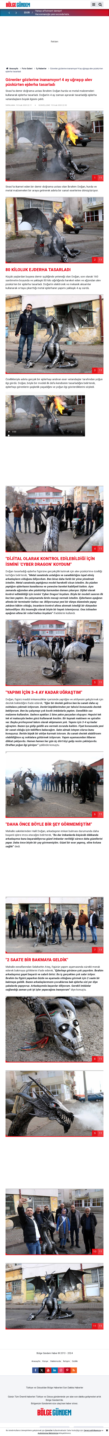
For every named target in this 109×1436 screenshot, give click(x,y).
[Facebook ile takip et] (35, 1370)
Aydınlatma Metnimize (48, 1433)
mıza (98, 1430)
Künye (45, 1361)
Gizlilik (75, 1361)
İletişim (66, 1361)
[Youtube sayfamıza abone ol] (48, 1370)
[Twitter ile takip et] (42, 1370)
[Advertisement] (54, 461)
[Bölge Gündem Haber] (18, 4)
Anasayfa (13, 68)
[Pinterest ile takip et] (67, 1370)
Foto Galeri (27, 68)
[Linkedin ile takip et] (54, 1370)
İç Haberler (41, 68)
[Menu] (93, 4)
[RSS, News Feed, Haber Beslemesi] (74, 1370)
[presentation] (9, 12)
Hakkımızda (55, 1361)
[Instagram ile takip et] (61, 1370)
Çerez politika (90, 1430)
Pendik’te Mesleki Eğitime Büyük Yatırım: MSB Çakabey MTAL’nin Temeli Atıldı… (54, 12)
